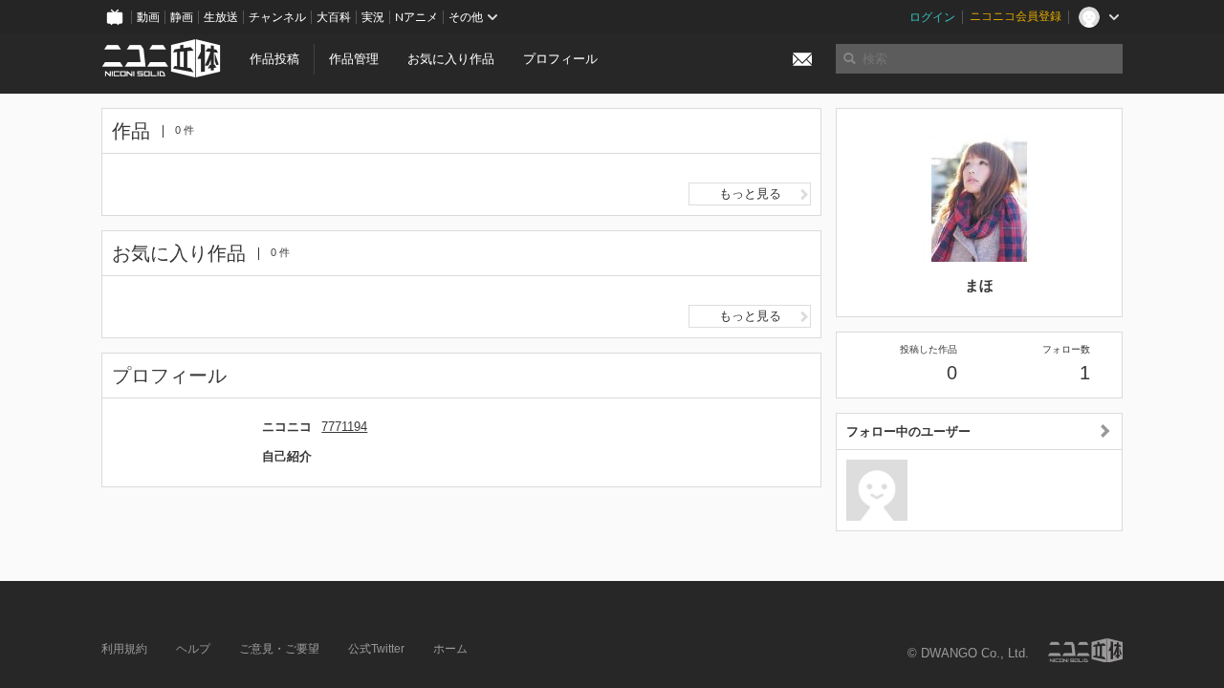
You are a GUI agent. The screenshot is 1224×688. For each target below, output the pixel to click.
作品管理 (354, 59)
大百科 (334, 17)
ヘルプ (193, 649)
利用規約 (124, 649)
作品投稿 (274, 59)
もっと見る (750, 193)
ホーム (450, 649)
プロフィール (560, 59)
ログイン (932, 17)
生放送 (221, 17)
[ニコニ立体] (1085, 650)
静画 (181, 17)
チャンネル (277, 17)
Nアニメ (416, 17)
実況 (372, 17)
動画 (148, 17)
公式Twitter (376, 649)
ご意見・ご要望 (279, 649)
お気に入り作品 (450, 59)
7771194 (344, 426)
